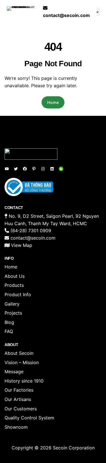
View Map (21, 245)
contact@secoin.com (66, 15)
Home (53, 102)
